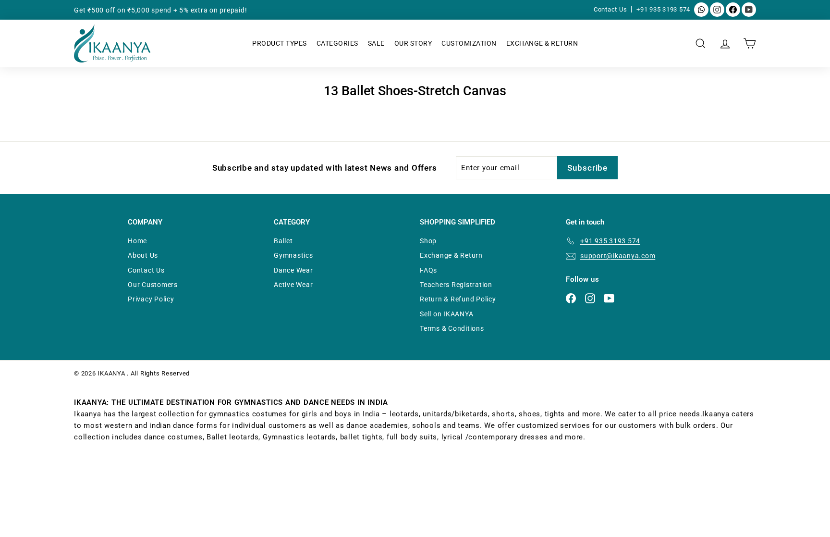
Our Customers (153, 284)
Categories (337, 43)
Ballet (283, 241)
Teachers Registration (456, 284)
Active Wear (293, 284)
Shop (428, 241)
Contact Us (611, 9)
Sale (376, 43)
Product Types (279, 43)
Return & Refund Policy (458, 299)
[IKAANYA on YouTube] (749, 9)
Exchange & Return (542, 43)
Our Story (413, 43)
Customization (469, 43)
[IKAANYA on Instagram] (717, 9)
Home (137, 241)
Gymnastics (293, 255)
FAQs (428, 270)
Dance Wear (293, 270)
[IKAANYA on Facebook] (733, 9)
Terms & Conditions (452, 328)
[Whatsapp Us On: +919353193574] (701, 9)
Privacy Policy (151, 299)
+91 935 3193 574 (663, 9)
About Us (143, 255)
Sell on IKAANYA (446, 314)
